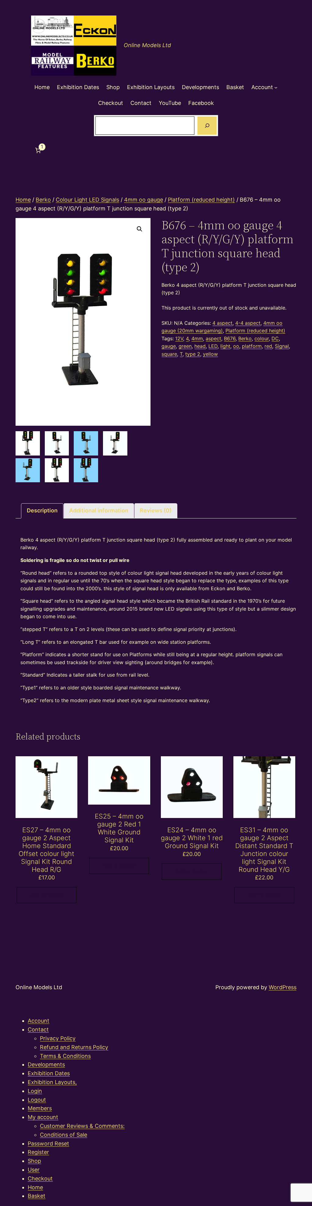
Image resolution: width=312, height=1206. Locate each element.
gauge (168, 346)
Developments (46, 1064)
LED (213, 346)
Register (38, 1152)
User (34, 1169)
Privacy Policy (58, 1038)
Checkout (40, 1178)
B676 (230, 338)
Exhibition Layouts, (52, 1082)
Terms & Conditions (65, 1056)
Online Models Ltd (147, 45)
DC (275, 338)
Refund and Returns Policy (74, 1047)
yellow (210, 354)
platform (252, 346)
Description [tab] (42, 510)
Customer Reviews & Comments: (82, 1126)
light (225, 346)
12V (179, 338)
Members (40, 1108)
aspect (213, 338)
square (169, 354)
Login (35, 1091)
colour (261, 338)
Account (38, 1020)
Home (23, 199)
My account (43, 1117)
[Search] (206, 125)
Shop (34, 1161)
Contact (38, 1029)
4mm (197, 338)
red (268, 346)
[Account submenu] (276, 87)
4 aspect (222, 323)
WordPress (282, 987)
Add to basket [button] (46, 895)
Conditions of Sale (63, 1134)
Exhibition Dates (49, 1073)
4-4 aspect (248, 323)
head (200, 346)
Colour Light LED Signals (87, 199)
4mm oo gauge (143, 199)
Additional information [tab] (98, 510)
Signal (282, 346)
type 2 (192, 354)
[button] (139, 229)
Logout (37, 1100)
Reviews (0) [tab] (156, 510)
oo (236, 346)
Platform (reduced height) (201, 199)
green (185, 346)
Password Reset (48, 1143)
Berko (43, 199)
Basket (36, 1196)
